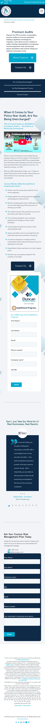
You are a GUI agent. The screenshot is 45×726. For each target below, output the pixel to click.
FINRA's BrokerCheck (23, 659)
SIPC (12, 664)
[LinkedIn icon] (21, 722)
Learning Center (28, 20)
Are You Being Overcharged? (22, 82)
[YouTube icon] (19, 722)
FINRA (7, 664)
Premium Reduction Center (13, 20)
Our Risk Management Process (22, 88)
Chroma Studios (22, 719)
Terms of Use (26, 705)
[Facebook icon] (16, 722)
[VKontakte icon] (26, 722)
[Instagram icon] (24, 722)
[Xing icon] (29, 722)
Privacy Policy (18, 705)
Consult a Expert (22, 94)
